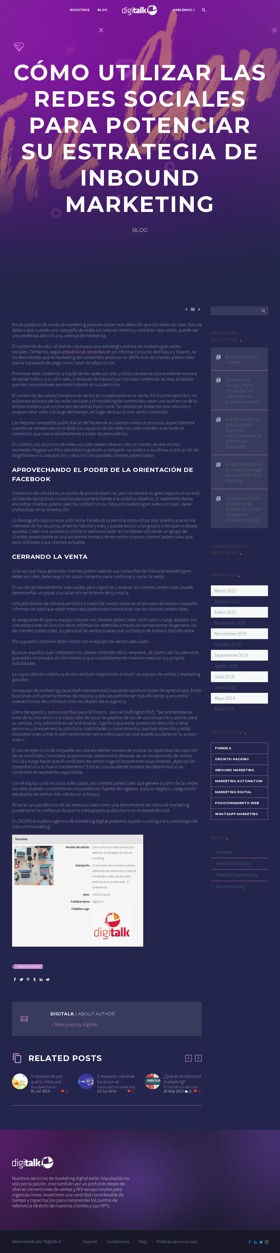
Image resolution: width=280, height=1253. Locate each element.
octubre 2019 (227, 644)
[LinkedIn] (41, 979)
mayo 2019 (224, 698)
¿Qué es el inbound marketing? (182, 1079)
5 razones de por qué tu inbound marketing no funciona (47, 1084)
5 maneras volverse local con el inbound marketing (116, 1081)
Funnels (223, 748)
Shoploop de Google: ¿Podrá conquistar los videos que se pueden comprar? (242, 390)
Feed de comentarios (237, 875)
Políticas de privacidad (177, 1241)
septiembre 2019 (231, 655)
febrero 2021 (227, 601)
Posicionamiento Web (237, 803)
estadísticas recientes (84, 352)
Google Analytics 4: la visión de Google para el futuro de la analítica (243, 472)
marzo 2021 (225, 591)
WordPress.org (230, 886)
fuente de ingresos (120, 788)
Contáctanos (118, 1241)
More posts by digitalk (76, 1024)
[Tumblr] (34, 979)
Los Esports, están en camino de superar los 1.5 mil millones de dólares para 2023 (242, 509)
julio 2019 (224, 677)
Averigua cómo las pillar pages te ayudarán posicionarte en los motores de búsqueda (243, 432)
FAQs (142, 1241)
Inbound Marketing (234, 770)
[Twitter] (21, 979)
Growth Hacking (232, 759)
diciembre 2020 (229, 623)
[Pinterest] (28, 979)
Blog (102, 10)
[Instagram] (266, 1242)
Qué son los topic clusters (242, 359)
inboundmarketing (28, 966)
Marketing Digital (233, 792)
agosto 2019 (226, 666)
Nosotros (80, 10)
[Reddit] (47, 979)
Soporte (90, 1241)
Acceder (224, 852)
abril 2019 (224, 709)
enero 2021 (225, 612)
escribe (68, 712)
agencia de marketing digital (80, 821)
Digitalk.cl (52, 1241)
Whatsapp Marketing (236, 814)
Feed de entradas (233, 863)
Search (263, 311)
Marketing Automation (238, 781)
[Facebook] (15, 979)
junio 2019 (225, 687)
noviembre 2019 (230, 634)
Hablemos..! (183, 10)
